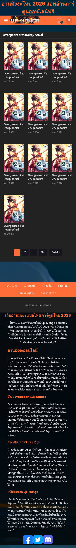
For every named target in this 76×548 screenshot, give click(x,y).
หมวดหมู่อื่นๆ (27, 293)
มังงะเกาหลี (29, 286)
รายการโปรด (48, 293)
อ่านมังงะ (12, 286)
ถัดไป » (56, 252)
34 (43, 252)
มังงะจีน (47, 286)
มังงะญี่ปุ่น (63, 286)
